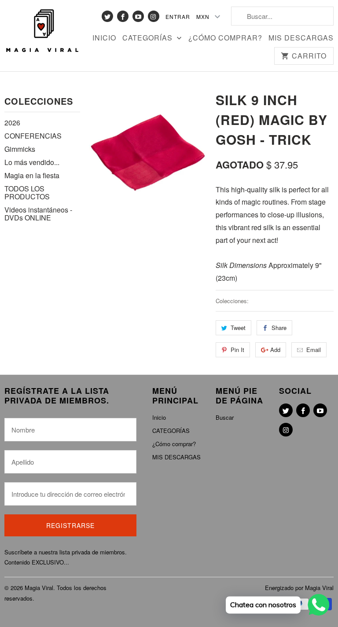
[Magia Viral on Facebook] (123, 16)
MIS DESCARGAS (301, 38)
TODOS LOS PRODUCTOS (27, 192)
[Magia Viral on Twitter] (107, 16)
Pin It (237, 349)
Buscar (225, 417)
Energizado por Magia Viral (299, 587)
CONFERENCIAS (33, 136)
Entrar (177, 16)
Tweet (238, 327)
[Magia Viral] (42, 31)
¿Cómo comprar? (225, 38)
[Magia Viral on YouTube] (138, 16)
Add (275, 349)
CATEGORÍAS (148, 38)
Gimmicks (19, 149)
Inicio (104, 38)
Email (313, 349)
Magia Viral (39, 587)
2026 (12, 122)
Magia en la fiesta (31, 175)
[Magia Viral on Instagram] (153, 16)
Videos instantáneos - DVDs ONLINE (38, 214)
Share (279, 327)
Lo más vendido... (31, 162)
